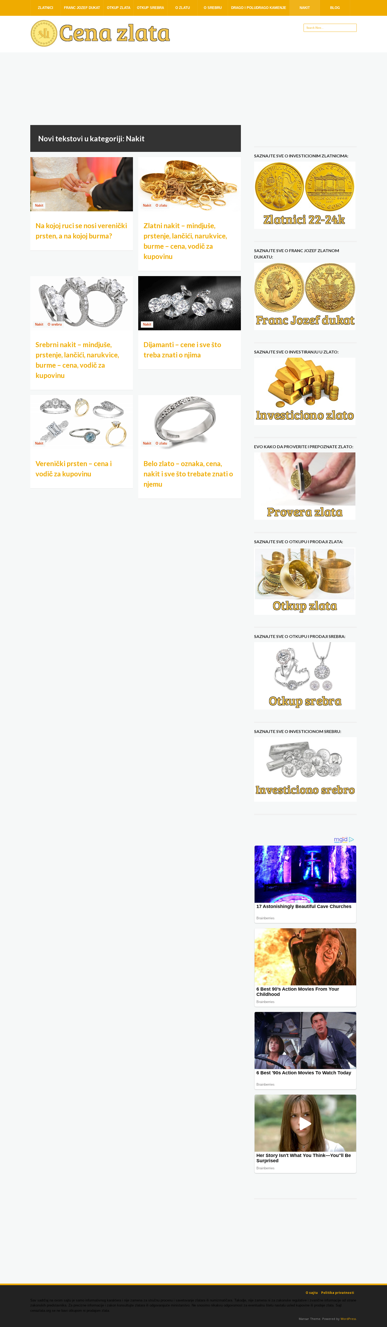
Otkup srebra (150, 8)
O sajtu (312, 1292)
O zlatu (182, 8)
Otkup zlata (118, 8)
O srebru (213, 8)
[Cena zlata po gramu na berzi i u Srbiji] (101, 44)
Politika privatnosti (337, 1292)
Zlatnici (45, 8)
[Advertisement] (193, 90)
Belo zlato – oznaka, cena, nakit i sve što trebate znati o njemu (188, 473)
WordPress (348, 1319)
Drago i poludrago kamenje (258, 8)
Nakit (305, 8)
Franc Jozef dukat (82, 8)
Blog (335, 8)
